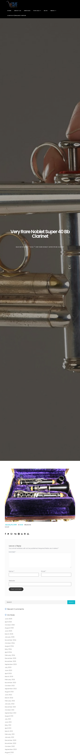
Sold (21, 525)
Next (71, 494)
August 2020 (9, 752)
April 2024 (8, 652)
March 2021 (9, 731)
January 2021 (9, 737)
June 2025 (8, 631)
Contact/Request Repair (16, 15)
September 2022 (11, 689)
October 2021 (9, 710)
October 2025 (10, 625)
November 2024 (10, 640)
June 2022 (8, 695)
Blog (46, 10)
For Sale (36, 10)
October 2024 (10, 643)
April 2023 (8, 673)
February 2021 (10, 734)
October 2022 (10, 686)
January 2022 (9, 704)
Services (27, 10)
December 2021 (10, 707)
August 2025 (9, 628)
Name (11, 571)
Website (12, 581)
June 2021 (8, 722)
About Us (17, 10)
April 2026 (8, 622)
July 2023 (8, 667)
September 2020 (11, 749)
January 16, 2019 (11, 525)
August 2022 (9, 692)
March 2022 (9, 698)
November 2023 (10, 661)
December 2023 (10, 658)
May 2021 (8, 725)
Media (53, 10)
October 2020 (10, 746)
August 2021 (9, 716)
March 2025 (9, 634)
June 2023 (8, 670)
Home (9, 10)
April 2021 (8, 728)
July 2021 (8, 719)
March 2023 (9, 676)
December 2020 (10, 740)
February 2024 (10, 655)
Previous (8, 494)
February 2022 (10, 701)
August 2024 (9, 646)
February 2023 (10, 680)
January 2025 (9, 637)
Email (43, 571)
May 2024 (8, 649)
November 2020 (10, 743)
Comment (12, 552)
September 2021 (10, 713)
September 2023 (11, 664)
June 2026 (8, 619)
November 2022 (10, 683)
